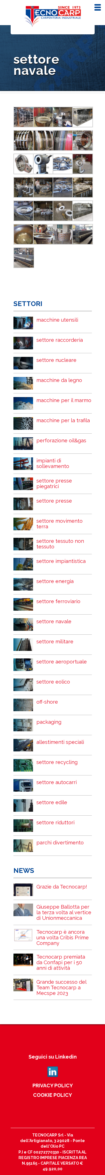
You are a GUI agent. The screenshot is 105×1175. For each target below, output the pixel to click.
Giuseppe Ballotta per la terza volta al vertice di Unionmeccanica (63, 912)
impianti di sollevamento (52, 463)
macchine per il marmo (63, 400)
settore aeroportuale (61, 662)
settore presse (54, 501)
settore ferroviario (58, 601)
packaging (48, 722)
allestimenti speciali (60, 742)
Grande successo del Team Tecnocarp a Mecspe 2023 (61, 987)
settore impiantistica (61, 561)
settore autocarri (56, 782)
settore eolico (53, 682)
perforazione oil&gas (61, 440)
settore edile (51, 802)
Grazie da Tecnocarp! (61, 887)
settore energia (55, 581)
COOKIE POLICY (52, 1095)
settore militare (54, 641)
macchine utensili (57, 320)
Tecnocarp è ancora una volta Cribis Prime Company (62, 937)
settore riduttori (55, 822)
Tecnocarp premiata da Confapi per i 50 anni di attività (60, 962)
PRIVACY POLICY (52, 1085)
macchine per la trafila (63, 420)
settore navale (53, 621)
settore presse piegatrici (54, 483)
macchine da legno (59, 380)
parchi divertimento (60, 843)
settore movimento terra (59, 523)
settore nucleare (56, 360)
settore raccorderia (59, 340)
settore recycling (57, 762)
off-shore (47, 702)
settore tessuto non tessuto (60, 544)
